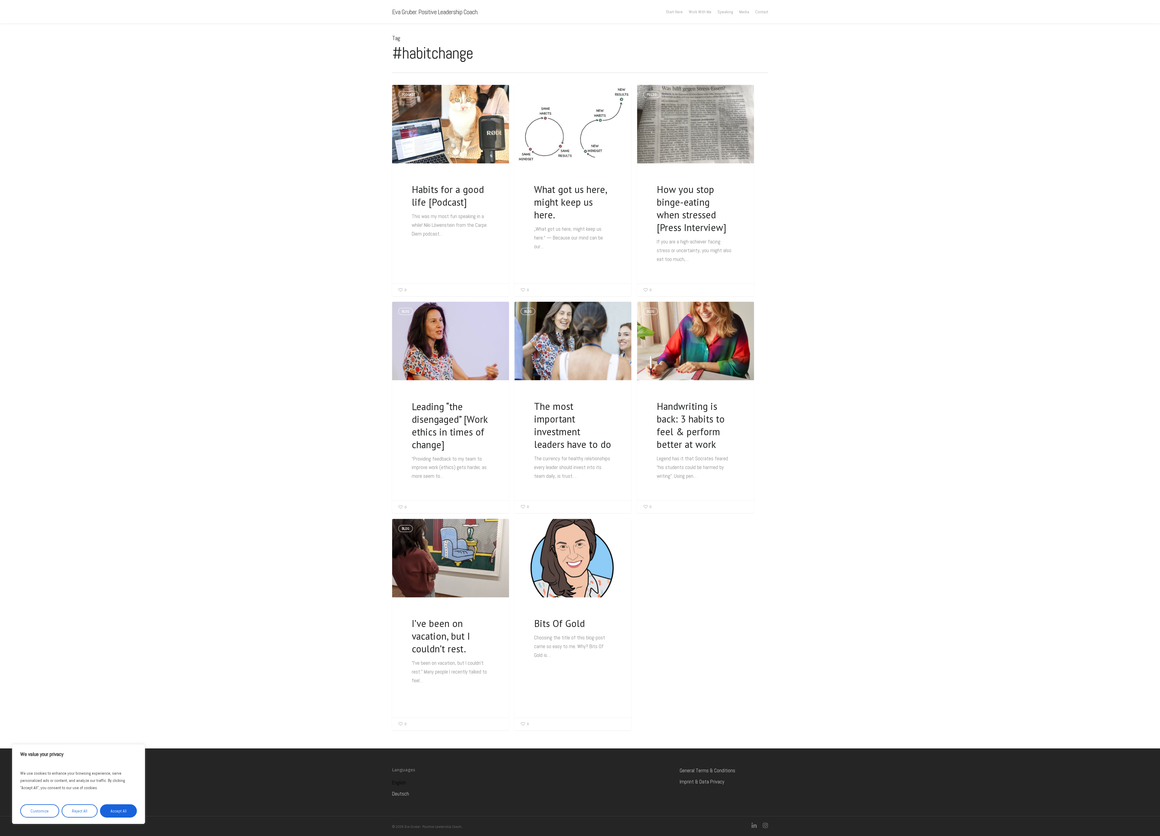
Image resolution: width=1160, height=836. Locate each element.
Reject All (79, 811)
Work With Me (700, 11)
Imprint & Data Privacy (702, 781)
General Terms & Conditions (707, 770)
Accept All (119, 811)
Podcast (408, 94)
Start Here (674, 11)
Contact (761, 11)
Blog (528, 94)
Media (744, 11)
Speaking (725, 11)
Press (652, 94)
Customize (40, 811)
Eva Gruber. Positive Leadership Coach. (435, 11)
